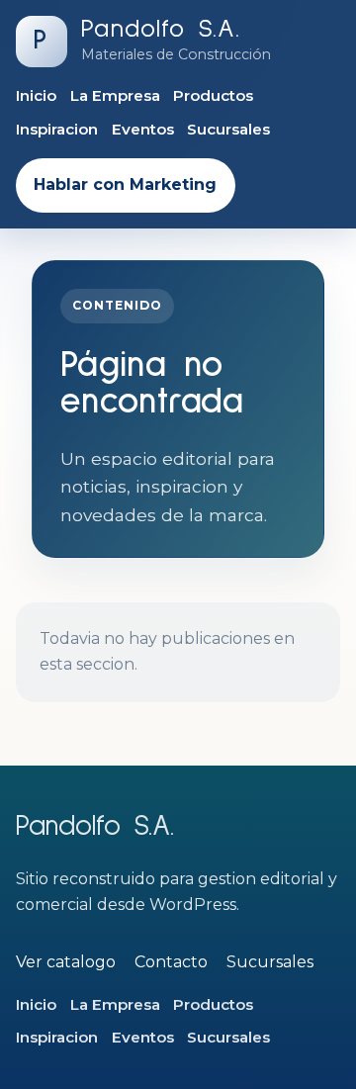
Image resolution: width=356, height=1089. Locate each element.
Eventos (143, 129)
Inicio (36, 95)
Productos (213, 95)
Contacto (171, 962)
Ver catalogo (66, 962)
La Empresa (115, 95)
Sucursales (228, 129)
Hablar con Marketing (125, 184)
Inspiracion (57, 129)
